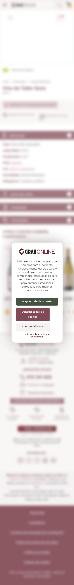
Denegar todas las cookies (33, 314)
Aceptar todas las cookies (37, 301)
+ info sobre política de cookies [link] (37, 335)
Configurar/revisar (33, 327)
